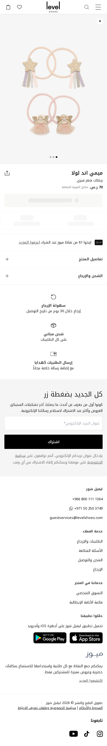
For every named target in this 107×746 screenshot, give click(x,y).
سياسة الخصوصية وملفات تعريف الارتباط (47, 708)
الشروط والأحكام (91, 708)
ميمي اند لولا (87, 173)
